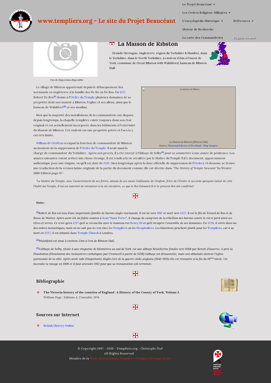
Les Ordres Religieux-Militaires (204, 12)
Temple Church (88, 233)
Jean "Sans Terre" (114, 218)
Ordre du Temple (82, 97)
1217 (122, 92)
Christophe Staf (151, 348)
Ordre (198, 163)
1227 (183, 213)
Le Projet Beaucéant (197, 4)
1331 (106, 163)
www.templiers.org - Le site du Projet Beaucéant (107, 20)
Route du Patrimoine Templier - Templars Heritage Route (130, 358)
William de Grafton (49, 143)
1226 (211, 223)
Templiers (120, 228)
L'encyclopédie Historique (201, 21)
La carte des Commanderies (202, 37)
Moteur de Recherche (198, 29)
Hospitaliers (145, 228)
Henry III (136, 223)
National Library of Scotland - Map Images (193, 145)
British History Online (59, 325)
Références (241, 21)
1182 (160, 213)
